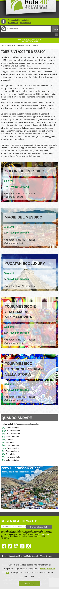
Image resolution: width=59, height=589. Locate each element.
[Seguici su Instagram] (28, 546)
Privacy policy (43, 534)
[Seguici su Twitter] (10, 546)
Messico (35, 46)
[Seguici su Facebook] (4, 546)
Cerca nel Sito (4, 29)
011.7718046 (13, 23)
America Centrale (23, 46)
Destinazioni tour (8, 46)
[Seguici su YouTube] (16, 546)
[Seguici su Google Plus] (22, 546)
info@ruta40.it (25, 23)
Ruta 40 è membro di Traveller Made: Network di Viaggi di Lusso (27, 556)
